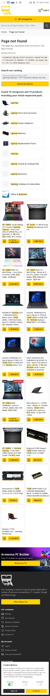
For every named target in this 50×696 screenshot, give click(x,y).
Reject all (14, 691)
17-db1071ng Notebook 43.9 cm (37, 227)
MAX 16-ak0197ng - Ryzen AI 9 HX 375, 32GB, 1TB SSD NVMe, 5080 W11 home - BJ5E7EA (37, 275)
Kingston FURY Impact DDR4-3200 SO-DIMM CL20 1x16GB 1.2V (36, 452)
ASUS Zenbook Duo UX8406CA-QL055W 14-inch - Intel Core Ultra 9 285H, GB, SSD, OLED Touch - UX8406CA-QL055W (37, 364)
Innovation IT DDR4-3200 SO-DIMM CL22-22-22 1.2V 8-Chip (12, 491)
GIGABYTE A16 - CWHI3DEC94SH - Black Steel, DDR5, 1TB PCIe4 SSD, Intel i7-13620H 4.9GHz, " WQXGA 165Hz (12, 318)
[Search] (47, 25)
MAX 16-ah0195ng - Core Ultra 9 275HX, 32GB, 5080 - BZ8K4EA (12, 273)
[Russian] (12, 2)
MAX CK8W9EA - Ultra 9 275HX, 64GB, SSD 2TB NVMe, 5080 (12, 406)
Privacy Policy (28, 677)
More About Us (21, 601)
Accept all (36, 691)
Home (4, 32)
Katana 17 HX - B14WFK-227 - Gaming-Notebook (12, 531)
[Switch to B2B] (3, 2)
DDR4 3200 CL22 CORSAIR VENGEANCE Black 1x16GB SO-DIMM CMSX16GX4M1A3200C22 (38, 492)
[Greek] (8, 2)
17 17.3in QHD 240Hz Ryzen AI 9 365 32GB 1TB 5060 (11, 452)
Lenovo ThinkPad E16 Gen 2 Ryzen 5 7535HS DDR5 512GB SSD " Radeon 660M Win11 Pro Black (37, 317)
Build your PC (21, 563)
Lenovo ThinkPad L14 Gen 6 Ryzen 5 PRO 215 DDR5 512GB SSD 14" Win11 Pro (12, 361)
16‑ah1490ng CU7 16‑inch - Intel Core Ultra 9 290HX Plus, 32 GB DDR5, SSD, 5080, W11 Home (12, 230)
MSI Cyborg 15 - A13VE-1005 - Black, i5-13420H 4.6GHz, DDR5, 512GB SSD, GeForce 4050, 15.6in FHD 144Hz (37, 409)
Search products (25, 83)
